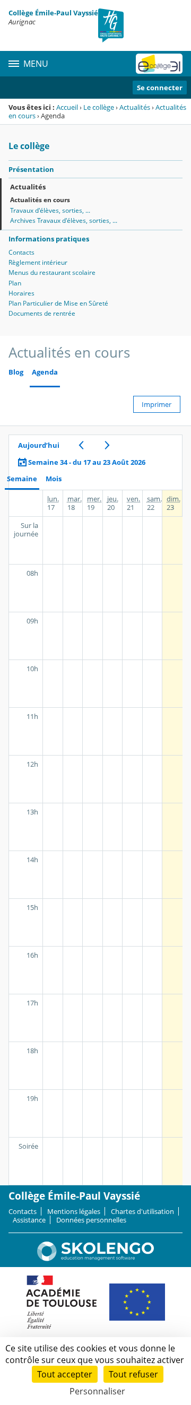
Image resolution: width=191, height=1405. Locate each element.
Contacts (21, 252)
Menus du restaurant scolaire (52, 272)
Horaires (21, 293)
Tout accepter (64, 1374)
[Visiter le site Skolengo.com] (95, 1258)
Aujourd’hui (38, 445)
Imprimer (156, 404)
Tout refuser (133, 1374)
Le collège (98, 107)
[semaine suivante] (107, 445)
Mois (54, 478)
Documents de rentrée (41, 313)
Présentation (31, 169)
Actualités (134, 107)
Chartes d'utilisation (142, 1211)
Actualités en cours (40, 199)
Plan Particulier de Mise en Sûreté (58, 303)
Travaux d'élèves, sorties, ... (50, 210)
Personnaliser (97, 1391)
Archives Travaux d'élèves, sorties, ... (63, 220)
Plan (14, 283)
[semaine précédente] (81, 445)
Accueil (67, 107)
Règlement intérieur (37, 262)
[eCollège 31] (159, 63)
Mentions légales (73, 1211)
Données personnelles (91, 1220)
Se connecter (160, 87)
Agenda (45, 372)
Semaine (22, 478)
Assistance (29, 1220)
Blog (15, 372)
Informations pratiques (48, 239)
